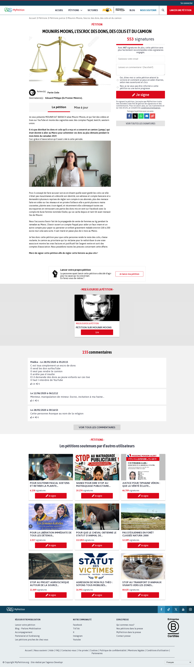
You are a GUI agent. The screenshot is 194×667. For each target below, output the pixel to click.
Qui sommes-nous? (125, 625)
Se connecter (187, 3)
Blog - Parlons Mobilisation (28, 628)
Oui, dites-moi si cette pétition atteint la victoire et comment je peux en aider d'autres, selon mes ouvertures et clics (142, 79)
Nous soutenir (148, 10)
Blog (132, 10)
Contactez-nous (68, 650)
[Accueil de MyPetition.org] (14, 10)
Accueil (59, 10)
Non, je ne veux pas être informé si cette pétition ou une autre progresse (139, 87)
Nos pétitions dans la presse (129, 628)
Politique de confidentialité (113, 650)
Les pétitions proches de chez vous (31, 639)
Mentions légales (136, 650)
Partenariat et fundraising (27, 636)
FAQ (57, 650)
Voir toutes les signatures (140, 123)
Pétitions (43, 18)
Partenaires (97, 653)
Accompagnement (23, 632)
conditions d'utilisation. (151, 108)
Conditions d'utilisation (157, 650)
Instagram (77, 636)
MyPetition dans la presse (128, 632)
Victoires (93, 10)
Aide (51, 650)
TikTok (76, 628)
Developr (58, 662)
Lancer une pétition (180, 10)
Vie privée (83, 650)
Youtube (77, 639)
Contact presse (123, 636)
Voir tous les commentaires (97, 427)
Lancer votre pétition (25, 625)
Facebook (77, 625)
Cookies (94, 650)
